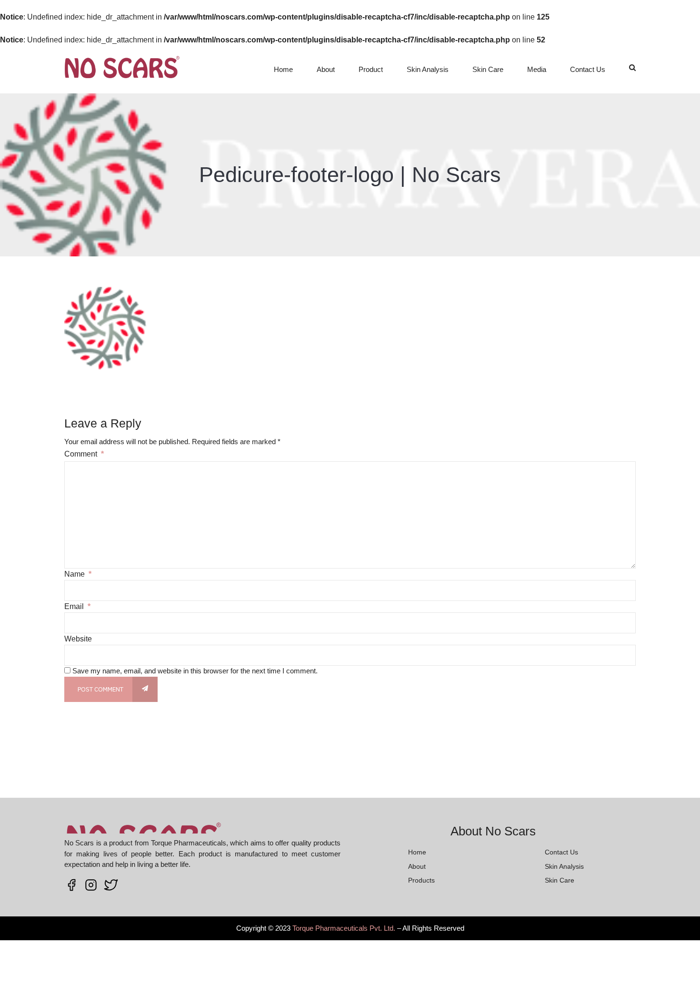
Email (77, 606)
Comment (84, 454)
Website (78, 639)
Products (421, 880)
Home (283, 69)
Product (371, 69)
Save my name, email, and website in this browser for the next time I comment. (195, 671)
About (326, 69)
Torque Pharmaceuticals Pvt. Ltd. (343, 928)
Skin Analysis (428, 69)
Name (77, 574)
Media (536, 69)
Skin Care (487, 69)
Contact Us (587, 69)
